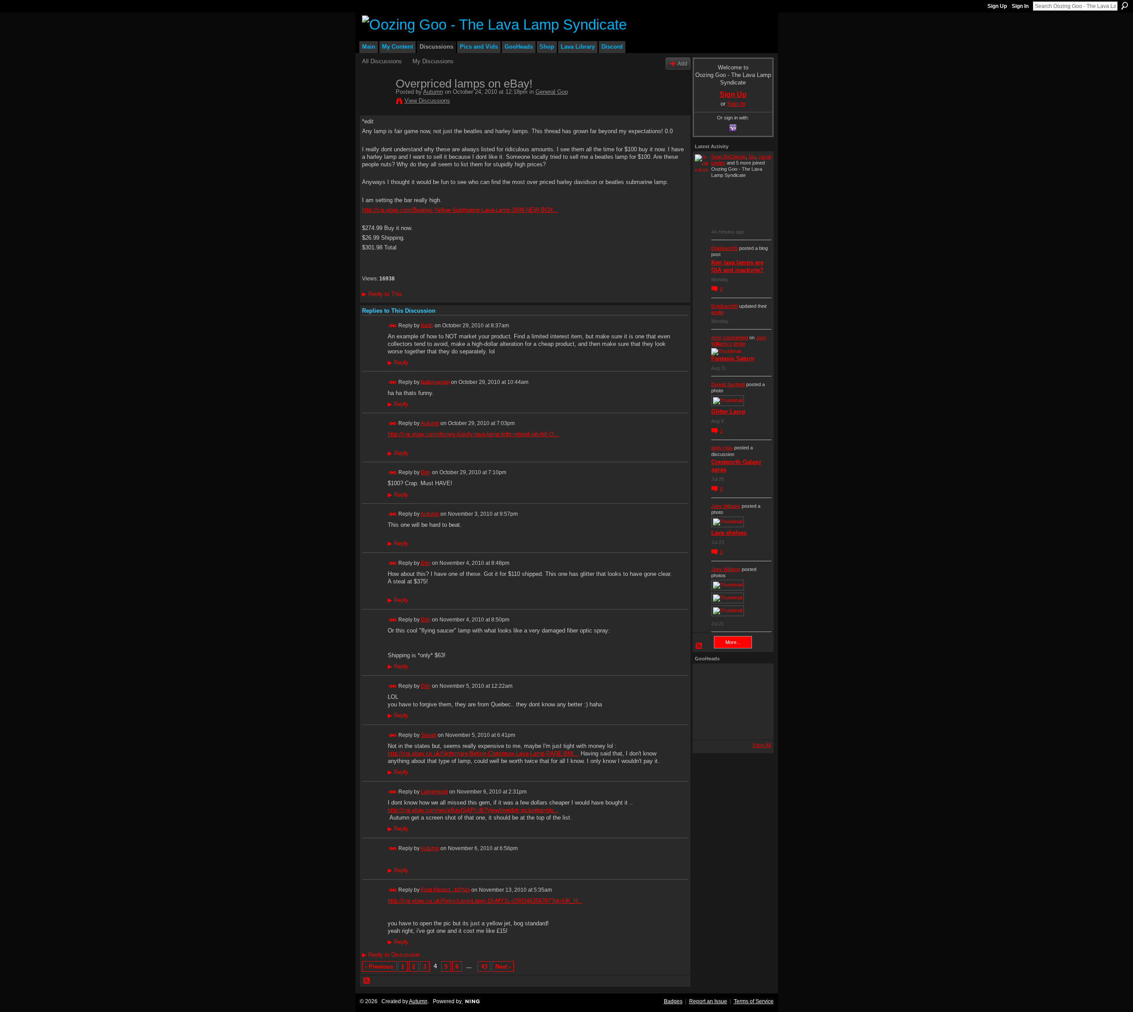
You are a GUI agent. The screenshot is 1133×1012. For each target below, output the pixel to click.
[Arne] (730, 725)
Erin (426, 472)
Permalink (393, 326)
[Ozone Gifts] (754, 677)
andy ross (722, 447)
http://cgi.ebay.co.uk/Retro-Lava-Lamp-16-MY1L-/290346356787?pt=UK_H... (485, 900)
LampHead (434, 792)
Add (682, 63)
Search (1124, 6)
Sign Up (997, 6)
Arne (716, 337)
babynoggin (435, 382)
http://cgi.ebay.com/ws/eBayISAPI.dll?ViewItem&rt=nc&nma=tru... (473, 810)
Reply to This (382, 294)
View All (761, 745)
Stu (751, 156)
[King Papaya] (706, 677)
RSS (367, 981)
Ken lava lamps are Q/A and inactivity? (737, 266)
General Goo (552, 91)
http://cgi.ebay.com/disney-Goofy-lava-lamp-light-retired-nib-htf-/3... (473, 434)
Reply (398, 363)
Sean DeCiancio (728, 156)
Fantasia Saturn (732, 358)
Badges (673, 1001)
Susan (428, 735)
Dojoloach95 (724, 248)
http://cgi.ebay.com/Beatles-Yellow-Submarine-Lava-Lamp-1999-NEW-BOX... (460, 210)
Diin (426, 686)
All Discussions (382, 61)
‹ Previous (379, 966)
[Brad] (754, 701)
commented (735, 337)
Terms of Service (754, 1001)
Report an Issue (708, 1001)
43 (484, 966)
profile (717, 312)
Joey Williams (725, 506)
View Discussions (427, 100)
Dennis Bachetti (728, 384)
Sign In (1020, 6)
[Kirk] (730, 701)
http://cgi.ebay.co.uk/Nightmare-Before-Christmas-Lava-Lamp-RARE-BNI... (483, 753)
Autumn (433, 91)
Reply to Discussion (391, 954)
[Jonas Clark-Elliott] (706, 701)
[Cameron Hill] (730, 677)
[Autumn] (376, 102)
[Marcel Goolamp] (754, 725)
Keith (427, 325)
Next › (503, 966)
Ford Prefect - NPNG (445, 889)
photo (739, 343)
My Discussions (433, 61)
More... (732, 642)
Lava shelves (729, 532)
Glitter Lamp (728, 411)
